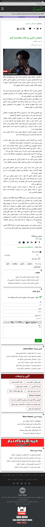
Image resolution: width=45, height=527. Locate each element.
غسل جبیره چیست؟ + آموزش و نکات (28, 467)
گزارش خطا (35, 252)
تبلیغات (35, 479)
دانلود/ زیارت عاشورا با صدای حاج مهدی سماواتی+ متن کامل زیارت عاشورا (23, 14)
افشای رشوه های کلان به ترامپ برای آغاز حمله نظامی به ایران (24, 356)
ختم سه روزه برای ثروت (34, 391)
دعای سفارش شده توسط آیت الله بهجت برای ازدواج (26, 404)
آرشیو (27, 475)
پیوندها (21, 475)
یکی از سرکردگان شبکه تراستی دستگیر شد (29, 359)
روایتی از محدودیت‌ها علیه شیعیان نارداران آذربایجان (24, 461)
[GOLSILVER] (22, 443)
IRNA (37, 239)
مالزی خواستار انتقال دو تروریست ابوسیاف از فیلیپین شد (23, 280)
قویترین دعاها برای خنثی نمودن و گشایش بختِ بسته (26, 400)
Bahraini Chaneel (35, 395)
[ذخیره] (24, 29)
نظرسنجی (28, 479)
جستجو (21, 479)
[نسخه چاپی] (18, 29)
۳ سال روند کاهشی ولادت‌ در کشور (29, 464)
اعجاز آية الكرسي (36, 386)
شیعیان (30, 264)
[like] (22, 255)
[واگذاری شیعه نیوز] (22, 17)
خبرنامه (15, 479)
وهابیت (15, 264)
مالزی (22, 264)
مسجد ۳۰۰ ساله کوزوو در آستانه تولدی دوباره (28, 353)
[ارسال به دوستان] (21, 29)
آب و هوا (14, 475)
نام (40, 302)
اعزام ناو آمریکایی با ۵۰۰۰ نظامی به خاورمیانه (26, 455)
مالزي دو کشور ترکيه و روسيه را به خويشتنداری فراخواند (23, 283)
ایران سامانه (18, 504)
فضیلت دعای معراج (22, 386)
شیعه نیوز (37, 267)
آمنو (8, 264)
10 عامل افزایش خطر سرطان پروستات (30, 430)
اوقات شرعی (6, 475)
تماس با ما (34, 475)
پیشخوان (39, 23)
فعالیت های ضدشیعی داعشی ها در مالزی (27, 277)
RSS (9, 479)
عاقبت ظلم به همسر (16, 382)
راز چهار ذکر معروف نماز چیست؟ (32, 433)
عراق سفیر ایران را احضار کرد (33, 427)
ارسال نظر (35, 259)
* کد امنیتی (38, 315)
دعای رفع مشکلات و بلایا (16, 391)
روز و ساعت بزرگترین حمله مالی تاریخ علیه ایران (25, 458)
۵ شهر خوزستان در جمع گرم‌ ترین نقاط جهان (28, 365)
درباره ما (41, 475)
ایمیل (39, 309)
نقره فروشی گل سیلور (34, 409)
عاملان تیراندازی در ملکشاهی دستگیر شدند (29, 368)
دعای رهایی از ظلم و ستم (34, 382)
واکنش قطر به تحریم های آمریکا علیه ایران (29, 424)
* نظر (39, 325)
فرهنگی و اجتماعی (30, 23)
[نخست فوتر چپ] (22, 515)
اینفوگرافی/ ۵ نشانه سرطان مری (32, 421)
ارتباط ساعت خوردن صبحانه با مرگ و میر (29, 362)
